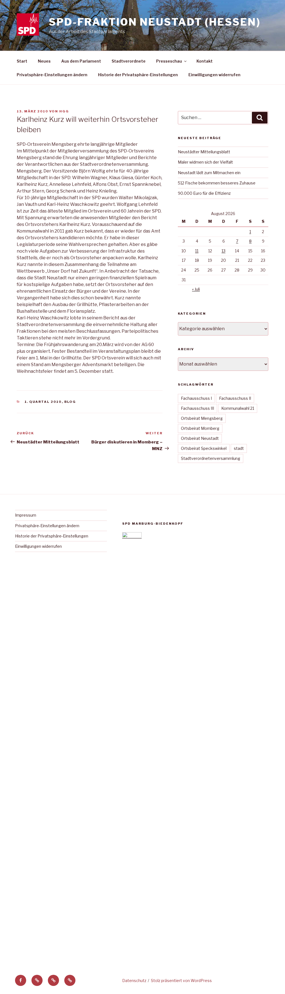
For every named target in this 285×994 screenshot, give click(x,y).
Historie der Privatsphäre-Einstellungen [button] (138, 74)
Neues (44, 61)
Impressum (25, 515)
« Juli (196, 289)
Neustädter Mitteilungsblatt (204, 151)
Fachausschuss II (235, 398)
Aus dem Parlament (81, 61)
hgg (64, 111)
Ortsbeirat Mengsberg (202, 418)
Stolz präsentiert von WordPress (181, 980)
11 (196, 250)
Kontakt (204, 61)
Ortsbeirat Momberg (200, 428)
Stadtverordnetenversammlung (210, 458)
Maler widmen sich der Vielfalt (205, 162)
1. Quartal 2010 (43, 402)
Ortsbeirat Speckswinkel (204, 448)
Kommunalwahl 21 (237, 408)
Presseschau (169, 61)
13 (223, 250)
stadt (239, 448)
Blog (70, 402)
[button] (37, 980)
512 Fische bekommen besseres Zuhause (216, 183)
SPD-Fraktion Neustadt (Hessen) (154, 22)
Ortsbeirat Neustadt (200, 438)
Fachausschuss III (197, 408)
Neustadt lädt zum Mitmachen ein (209, 172)
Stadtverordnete (129, 61)
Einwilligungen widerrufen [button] (214, 74)
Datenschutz (134, 980)
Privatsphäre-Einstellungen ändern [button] (52, 74)
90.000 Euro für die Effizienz (204, 193)
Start (22, 61)
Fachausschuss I (196, 398)
